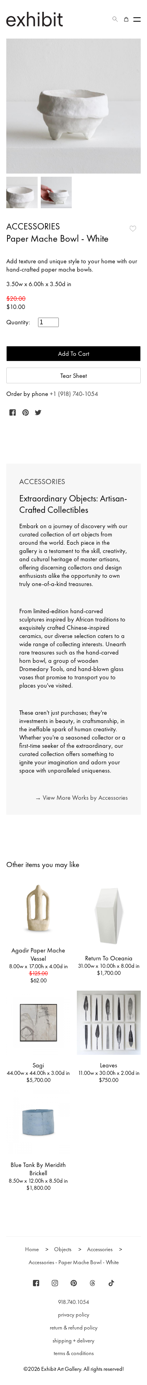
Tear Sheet (73, 376)
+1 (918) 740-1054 (74, 394)
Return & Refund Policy (74, 1327)
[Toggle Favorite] (133, 229)
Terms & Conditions (74, 1353)
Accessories (33, 226)
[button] (115, 19)
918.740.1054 (73, 1301)
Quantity (17, 322)
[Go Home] (34, 19)
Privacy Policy (73, 1314)
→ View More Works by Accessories (81, 797)
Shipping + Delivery (73, 1340)
